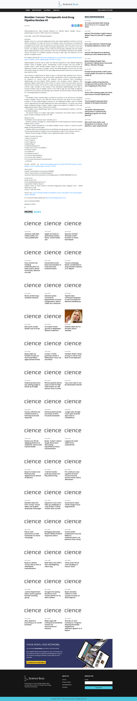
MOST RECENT (36, 10)
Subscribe (99, 688)
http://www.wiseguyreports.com (56, 198)
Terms (64, 680)
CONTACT (56, 10)
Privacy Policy (66, 682)
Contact (64, 687)
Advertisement (67, 685)
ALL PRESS (47, 10)
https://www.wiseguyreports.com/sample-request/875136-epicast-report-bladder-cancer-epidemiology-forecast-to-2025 (53, 58)
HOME (28, 10)
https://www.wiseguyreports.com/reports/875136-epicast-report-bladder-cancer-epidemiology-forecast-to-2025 (53, 165)
